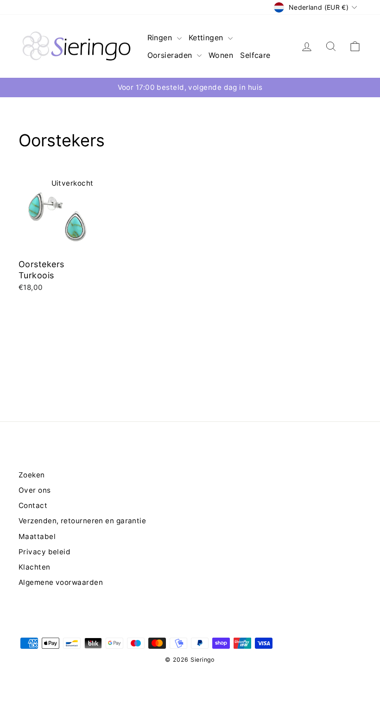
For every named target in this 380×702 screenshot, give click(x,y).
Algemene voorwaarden (61, 582)
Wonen (221, 55)
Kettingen (207, 37)
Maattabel (37, 536)
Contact (33, 505)
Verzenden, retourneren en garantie (82, 520)
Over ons (35, 490)
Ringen (161, 37)
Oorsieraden (171, 55)
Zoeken (32, 474)
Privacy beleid (44, 551)
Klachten (35, 567)
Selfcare (255, 55)
